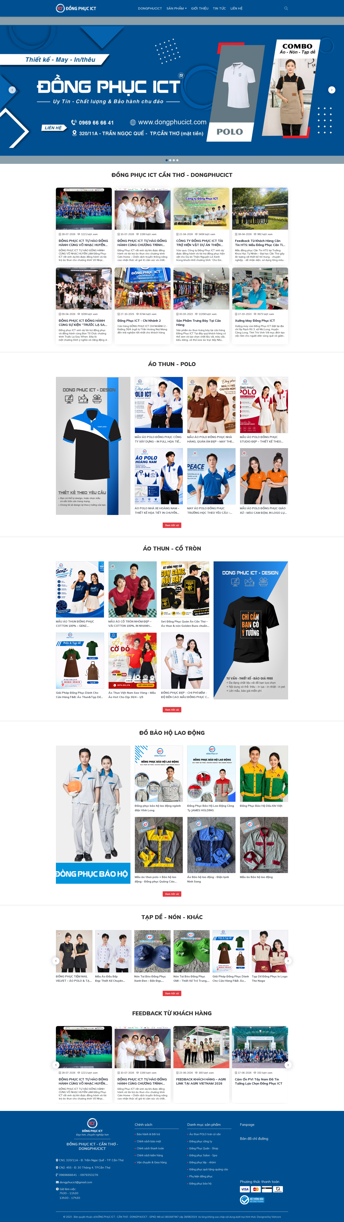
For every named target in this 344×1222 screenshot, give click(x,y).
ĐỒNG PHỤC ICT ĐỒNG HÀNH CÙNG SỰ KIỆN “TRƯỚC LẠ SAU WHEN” (83, 323)
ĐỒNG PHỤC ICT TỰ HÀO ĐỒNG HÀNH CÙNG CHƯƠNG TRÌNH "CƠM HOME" (142, 243)
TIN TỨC (219, 8)
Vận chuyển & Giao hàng (152, 1162)
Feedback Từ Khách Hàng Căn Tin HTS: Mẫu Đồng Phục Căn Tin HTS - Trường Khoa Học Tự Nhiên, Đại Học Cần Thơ (260, 243)
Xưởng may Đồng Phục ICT (255, 320)
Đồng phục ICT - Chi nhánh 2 (139, 320)
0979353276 (89, 1175)
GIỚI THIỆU (199, 8)
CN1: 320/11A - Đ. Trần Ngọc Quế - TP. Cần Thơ (91, 1160)
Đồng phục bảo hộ (200, 1183)
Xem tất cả (172, 525)
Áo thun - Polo (172, 363)
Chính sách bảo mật (149, 1141)
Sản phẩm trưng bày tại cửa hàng (198, 323)
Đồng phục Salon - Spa (203, 1155)
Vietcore (276, 1216)
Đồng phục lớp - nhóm (202, 1162)
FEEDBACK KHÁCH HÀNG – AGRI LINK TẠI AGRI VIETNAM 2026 (201, 1081)
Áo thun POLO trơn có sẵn (205, 1134)
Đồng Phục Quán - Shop (203, 1148)
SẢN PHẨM (175, 8)
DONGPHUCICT (150, 8)
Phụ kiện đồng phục (200, 1176)
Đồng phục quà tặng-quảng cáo (208, 1169)
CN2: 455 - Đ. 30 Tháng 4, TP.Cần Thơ (84, 1167)
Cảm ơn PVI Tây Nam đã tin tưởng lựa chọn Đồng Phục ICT (258, 1081)
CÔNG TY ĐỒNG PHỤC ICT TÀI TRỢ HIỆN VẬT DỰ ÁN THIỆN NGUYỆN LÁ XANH (199, 243)
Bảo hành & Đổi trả (148, 1134)
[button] (167, 160)
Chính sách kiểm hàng (150, 1155)
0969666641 (68, 1175)
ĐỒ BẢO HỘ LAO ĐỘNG (172, 732)
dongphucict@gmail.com (76, 1182)
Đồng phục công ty (200, 1141)
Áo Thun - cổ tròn (172, 548)
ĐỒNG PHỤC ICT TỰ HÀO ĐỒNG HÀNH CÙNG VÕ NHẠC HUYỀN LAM (83, 243)
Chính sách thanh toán (150, 1148)
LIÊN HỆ (237, 8)
